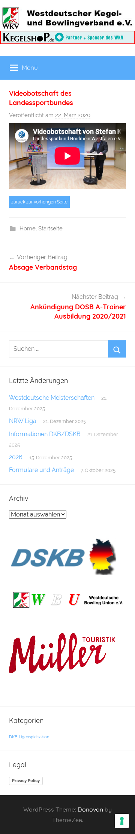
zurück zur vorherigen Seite (39, 202)
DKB (13, 737)
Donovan (90, 809)
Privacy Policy (26, 780)
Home (28, 228)
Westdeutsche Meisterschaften (51, 397)
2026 (15, 457)
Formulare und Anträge (41, 469)
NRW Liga (22, 420)
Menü (30, 67)
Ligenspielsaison (34, 737)
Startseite (50, 228)
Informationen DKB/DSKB (45, 434)
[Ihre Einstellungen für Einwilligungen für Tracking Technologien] (122, 821)
